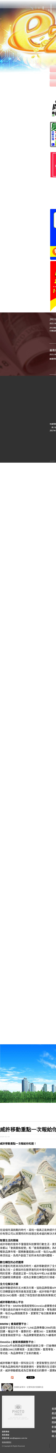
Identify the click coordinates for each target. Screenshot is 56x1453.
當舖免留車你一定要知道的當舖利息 (28, 1387)
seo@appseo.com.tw (18, 1438)
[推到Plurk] (12, 1377)
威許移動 (5, 1244)
